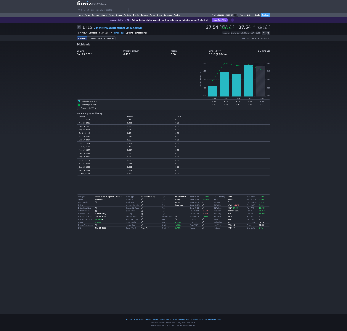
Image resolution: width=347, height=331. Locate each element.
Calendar (168, 15)
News (87, 15)
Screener (95, 15)
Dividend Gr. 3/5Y (85, 219)
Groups (118, 15)
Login (257, 15)
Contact (155, 319)
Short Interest (105, 32)
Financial (225, 33)
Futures (144, 15)
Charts (104, 15)
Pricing (177, 15)
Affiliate (129, 319)
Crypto (159, 15)
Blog (162, 319)
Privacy (174, 319)
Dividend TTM (83, 214)
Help (251, 15)
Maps (111, 15)
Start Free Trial (219, 20)
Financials (119, 32)
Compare (93, 32)
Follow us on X (185, 319)
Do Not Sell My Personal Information (207, 319)
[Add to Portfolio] (268, 33)
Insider (136, 15)
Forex (152, 15)
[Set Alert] (264, 33)
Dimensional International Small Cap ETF (118, 27)
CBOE (258, 33)
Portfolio (127, 15)
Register (265, 15)
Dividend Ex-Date (85, 216)
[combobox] (102, 10)
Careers (147, 319)
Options (129, 32)
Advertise (138, 319)
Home (80, 15)
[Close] (232, 20)
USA (252, 33)
